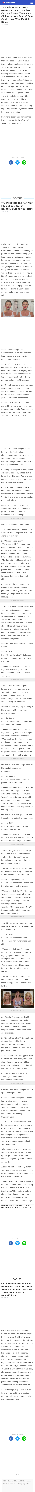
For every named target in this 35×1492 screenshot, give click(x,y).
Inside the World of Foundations (12, 1205)
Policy (11, 1484)
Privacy (20, 1484)
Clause (15, 1484)
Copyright (25, 1484)
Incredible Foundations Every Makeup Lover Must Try (16, 1206)
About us (6, 1484)
